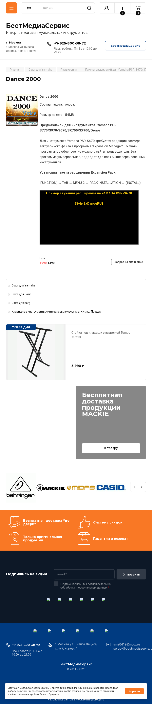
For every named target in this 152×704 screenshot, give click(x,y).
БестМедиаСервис (38, 25)
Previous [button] (134, 487)
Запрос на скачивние (128, 262)
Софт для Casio (21, 294)
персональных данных (92, 587)
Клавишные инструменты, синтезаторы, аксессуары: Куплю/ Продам (56, 311)
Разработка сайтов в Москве (67, 699)
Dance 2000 (49, 96)
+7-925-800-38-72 (70, 43)
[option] (21, 488)
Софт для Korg (21, 302)
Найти (89, 7)
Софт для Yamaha (23, 285)
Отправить (131, 574)
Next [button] (142, 487)
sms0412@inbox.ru (126, 644)
